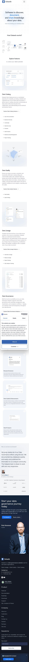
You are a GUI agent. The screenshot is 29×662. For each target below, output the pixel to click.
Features (3, 590)
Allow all (14, 341)
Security (3, 626)
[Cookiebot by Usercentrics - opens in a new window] (21, 314)
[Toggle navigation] (24, 1)
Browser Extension (8, 371)
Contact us (4, 619)
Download (4, 598)
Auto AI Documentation (9, 116)
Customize (13, 346)
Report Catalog (8, 137)
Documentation (5, 593)
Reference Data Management (11, 134)
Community (7, 122)
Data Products (7, 131)
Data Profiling (7, 197)
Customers (4, 614)
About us (3, 611)
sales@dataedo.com (7, 572)
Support (3, 601)
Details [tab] (14, 318)
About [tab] (23, 318)
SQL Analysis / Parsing (9, 263)
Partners (3, 624)
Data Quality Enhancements (11, 398)
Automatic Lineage (8, 254)
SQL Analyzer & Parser (7, 603)
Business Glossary (8, 119)
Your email (4, 641)
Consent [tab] (5, 318)
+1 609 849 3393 (7, 574)
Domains (6, 128)
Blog (2, 616)
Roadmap (3, 595)
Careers (3, 621)
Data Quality (7, 194)
